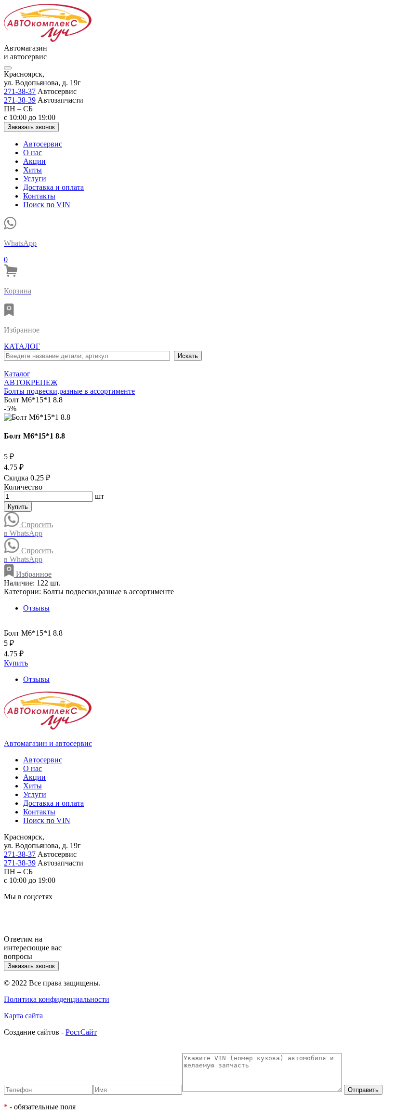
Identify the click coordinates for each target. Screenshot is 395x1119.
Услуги (34, 178)
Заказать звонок (31, 127)
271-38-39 (20, 100)
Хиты (32, 170)
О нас (32, 152)
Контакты (39, 196)
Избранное (33, 574)
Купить (18, 506)
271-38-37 (20, 91)
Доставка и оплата (53, 187)
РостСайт (81, 1032)
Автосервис (42, 144)
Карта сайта (23, 1016)
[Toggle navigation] (8, 68)
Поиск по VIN (46, 204)
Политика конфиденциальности (56, 999)
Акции (34, 161)
